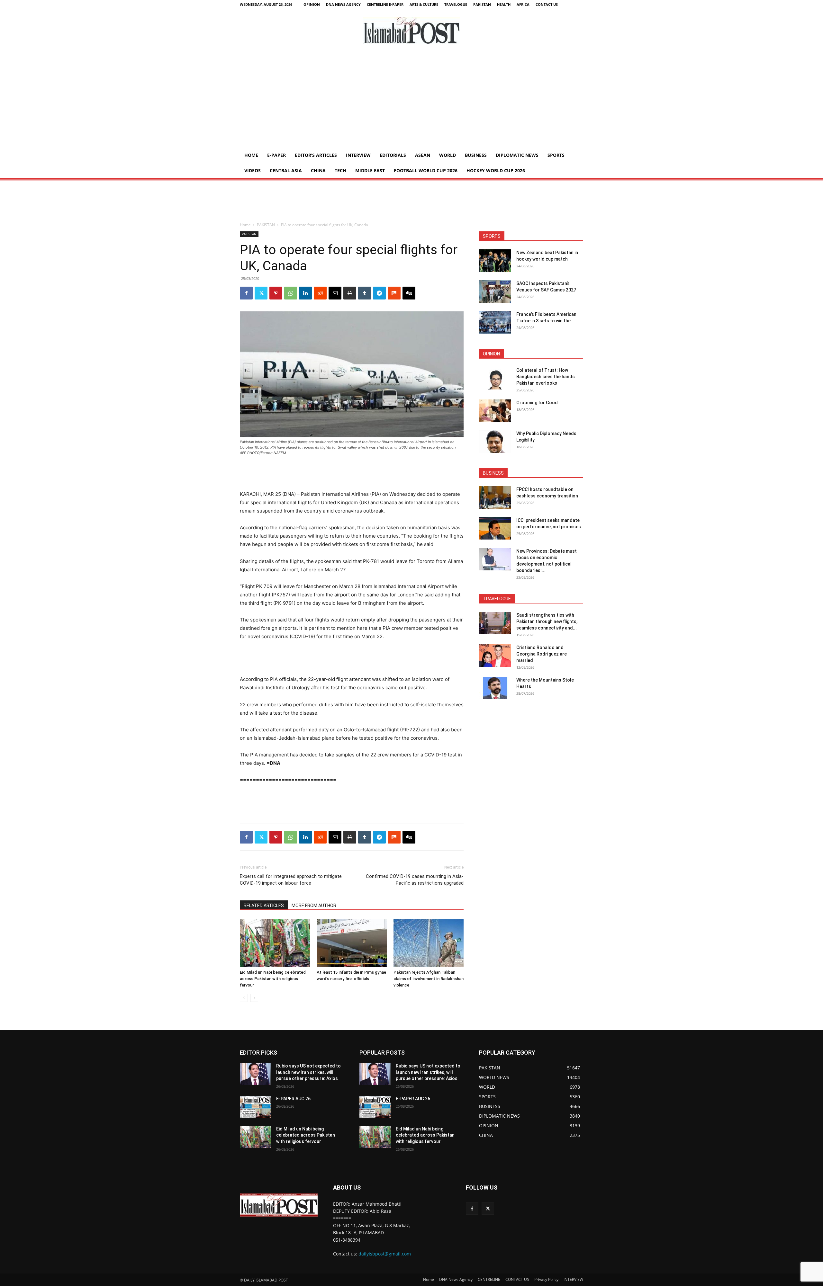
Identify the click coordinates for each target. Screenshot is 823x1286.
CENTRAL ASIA (286, 170)
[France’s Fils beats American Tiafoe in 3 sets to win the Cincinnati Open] (495, 322)
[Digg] (408, 293)
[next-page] (254, 998)
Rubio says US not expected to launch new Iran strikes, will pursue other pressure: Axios (308, 1072)
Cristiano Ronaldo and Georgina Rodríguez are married (541, 654)
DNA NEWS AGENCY (343, 4)
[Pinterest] (275, 293)
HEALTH (504, 4)
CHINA (318, 170)
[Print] (349, 293)
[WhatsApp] (290, 293)
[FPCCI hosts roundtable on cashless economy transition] (495, 497)
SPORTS (556, 155)
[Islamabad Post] (411, 30)
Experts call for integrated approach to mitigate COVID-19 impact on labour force (291, 879)
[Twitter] (261, 293)
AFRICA (523, 4)
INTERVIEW (358, 155)
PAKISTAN (482, 4)
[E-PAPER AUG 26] (255, 1107)
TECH (340, 170)
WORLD (447, 155)
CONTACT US (547, 4)
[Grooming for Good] (495, 410)
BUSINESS (476, 155)
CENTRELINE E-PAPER (385, 4)
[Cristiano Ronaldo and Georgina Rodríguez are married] (495, 655)
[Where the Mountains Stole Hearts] (495, 688)
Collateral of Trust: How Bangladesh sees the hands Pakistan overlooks (545, 377)
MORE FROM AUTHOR (314, 905)
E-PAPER (276, 155)
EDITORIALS (393, 155)
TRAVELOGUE (455, 4)
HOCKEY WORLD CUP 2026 (495, 170)
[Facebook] (246, 293)
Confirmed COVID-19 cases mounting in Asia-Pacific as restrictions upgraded (415, 879)
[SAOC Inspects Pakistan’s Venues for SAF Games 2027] (495, 291)
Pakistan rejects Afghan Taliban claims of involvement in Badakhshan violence (428, 978)
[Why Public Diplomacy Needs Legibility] (495, 441)
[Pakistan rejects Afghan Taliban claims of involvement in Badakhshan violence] (428, 943)
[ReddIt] (320, 293)
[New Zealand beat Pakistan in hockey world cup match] (495, 260)
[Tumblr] (364, 293)
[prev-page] (244, 998)
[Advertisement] (411, 99)
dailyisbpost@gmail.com (384, 1254)
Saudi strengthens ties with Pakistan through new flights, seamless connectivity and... (546, 621)
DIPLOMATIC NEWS (517, 155)
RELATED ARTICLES (264, 905)
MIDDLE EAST (370, 170)
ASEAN (422, 155)
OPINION (311, 4)
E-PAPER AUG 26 (293, 1098)
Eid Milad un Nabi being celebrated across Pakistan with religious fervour (273, 978)
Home (251, 155)
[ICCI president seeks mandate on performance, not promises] (495, 528)
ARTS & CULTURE (424, 4)
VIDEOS (252, 170)
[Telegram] (379, 293)
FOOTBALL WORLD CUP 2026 (425, 170)
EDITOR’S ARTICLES (316, 155)
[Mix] (394, 293)
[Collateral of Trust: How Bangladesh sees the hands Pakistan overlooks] (495, 378)
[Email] (335, 293)
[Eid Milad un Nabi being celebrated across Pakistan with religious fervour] (275, 943)
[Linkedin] (305, 293)
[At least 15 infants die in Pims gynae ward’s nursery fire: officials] (352, 943)
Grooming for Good (537, 402)
